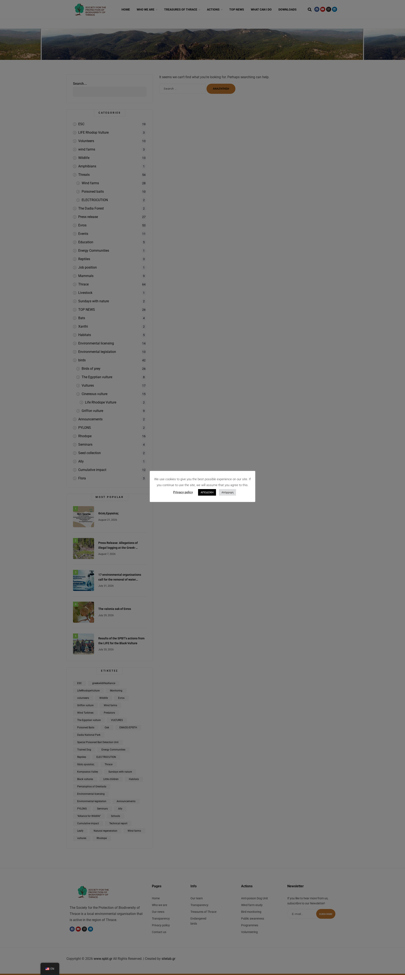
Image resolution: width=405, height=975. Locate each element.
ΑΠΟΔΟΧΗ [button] (207, 492)
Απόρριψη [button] (227, 492)
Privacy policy (183, 492)
